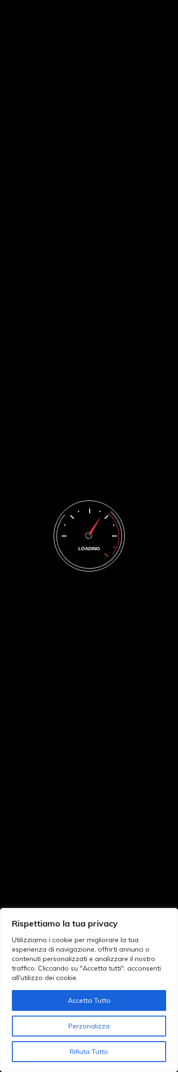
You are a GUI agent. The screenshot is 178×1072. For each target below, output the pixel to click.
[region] (89, 990)
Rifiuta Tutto (89, 1051)
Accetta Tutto (89, 1000)
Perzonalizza (89, 1026)
